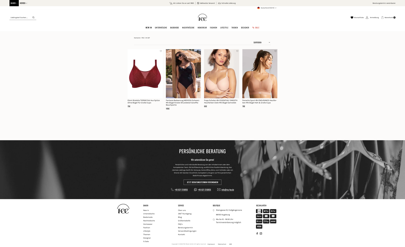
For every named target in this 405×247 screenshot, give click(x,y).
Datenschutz (222, 244)
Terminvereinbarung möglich (228, 222)
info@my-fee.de (227, 189)
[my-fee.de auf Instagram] (261, 233)
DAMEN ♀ (14, 3)
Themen (235, 27)
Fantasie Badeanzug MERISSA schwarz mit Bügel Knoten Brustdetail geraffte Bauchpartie (182, 102)
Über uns (182, 210)
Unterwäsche (161, 27)
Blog (180, 217)
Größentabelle (184, 220)
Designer (245, 27)
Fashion (213, 27)
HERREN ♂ (24, 3)
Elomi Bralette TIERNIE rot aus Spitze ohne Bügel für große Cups (144, 101)
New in (149, 27)
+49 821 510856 (181, 189)
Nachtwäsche (188, 27)
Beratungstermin (185, 227)
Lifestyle (224, 27)
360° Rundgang (184, 213)
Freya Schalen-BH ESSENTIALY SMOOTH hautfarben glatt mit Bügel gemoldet (220, 101)
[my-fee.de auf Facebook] (257, 233)
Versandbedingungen (187, 231)
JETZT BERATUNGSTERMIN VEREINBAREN (202, 182)
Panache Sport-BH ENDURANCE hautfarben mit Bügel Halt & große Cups (259, 101)
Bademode (174, 27)
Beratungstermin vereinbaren (384, 3)
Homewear (202, 27)
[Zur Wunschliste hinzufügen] (160, 51)
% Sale (255, 27)
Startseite (137, 38)
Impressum (211, 244)
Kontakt (181, 234)
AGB (230, 244)
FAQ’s (180, 224)
